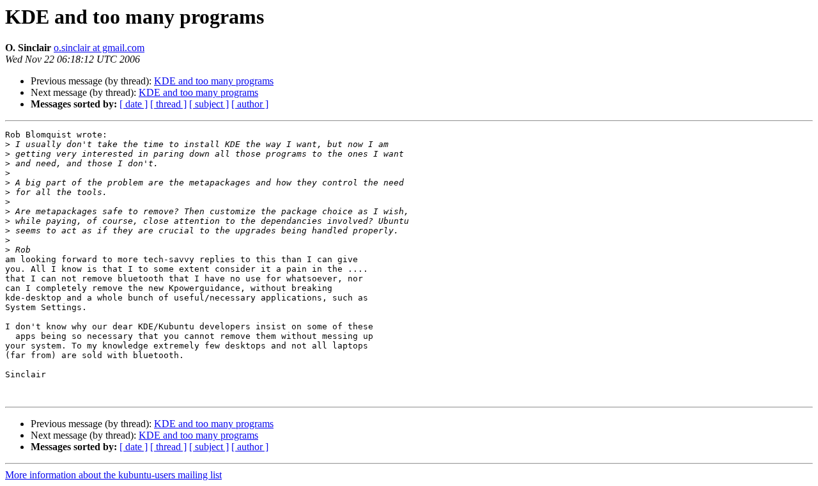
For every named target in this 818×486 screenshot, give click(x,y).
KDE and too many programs (214, 80)
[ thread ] (168, 103)
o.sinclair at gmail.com (99, 47)
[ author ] (249, 103)
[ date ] (134, 103)
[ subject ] (209, 103)
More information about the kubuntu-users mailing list (113, 474)
